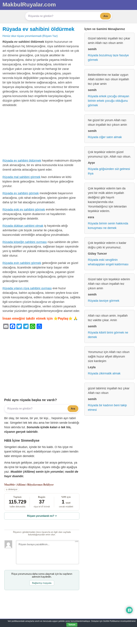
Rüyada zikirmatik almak (104, 373)
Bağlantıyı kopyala (41, 583)
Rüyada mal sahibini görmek (21, 177)
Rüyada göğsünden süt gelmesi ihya (109, 171)
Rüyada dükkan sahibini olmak (23, 225)
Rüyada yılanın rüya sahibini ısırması (27, 288)
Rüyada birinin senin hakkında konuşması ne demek (108, 226)
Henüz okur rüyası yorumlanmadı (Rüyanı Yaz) (30, 35)
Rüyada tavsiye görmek (103, 300)
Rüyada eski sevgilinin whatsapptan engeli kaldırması (108, 262)
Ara (105, 16)
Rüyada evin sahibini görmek (22, 263)
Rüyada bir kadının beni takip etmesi (107, 407)
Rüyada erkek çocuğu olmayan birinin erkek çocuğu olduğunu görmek (108, 101)
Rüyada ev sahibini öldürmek (38, 29)
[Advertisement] (42, 133)
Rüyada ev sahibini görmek (21, 193)
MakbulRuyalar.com (29, 4)
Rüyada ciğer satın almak (105, 137)
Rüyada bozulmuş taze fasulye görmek (108, 58)
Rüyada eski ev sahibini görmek (24, 209)
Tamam (71, 624)
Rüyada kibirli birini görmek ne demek (108, 335)
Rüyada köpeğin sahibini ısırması (25, 242)
